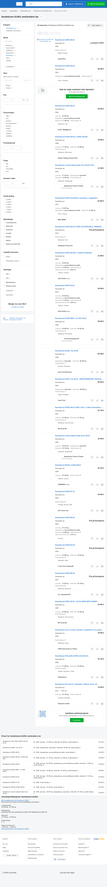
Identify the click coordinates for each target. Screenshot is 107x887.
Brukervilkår (32, 844)
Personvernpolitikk (34, 847)
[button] (97, 59)
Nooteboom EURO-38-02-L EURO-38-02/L (71, 137)
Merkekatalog (32, 858)
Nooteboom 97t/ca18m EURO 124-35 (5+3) (71, 656)
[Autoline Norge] (8, 4)
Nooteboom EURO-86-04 (65, 573)
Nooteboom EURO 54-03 (65, 285)
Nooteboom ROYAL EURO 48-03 (68, 465)
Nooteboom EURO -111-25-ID (66, 351)
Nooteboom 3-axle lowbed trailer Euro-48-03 (72, 436)
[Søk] (27, 4)
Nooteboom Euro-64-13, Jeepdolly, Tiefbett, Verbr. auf (76, 684)
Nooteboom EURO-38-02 (65, 66)
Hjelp (4, 847)
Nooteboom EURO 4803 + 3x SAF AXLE (71, 318)
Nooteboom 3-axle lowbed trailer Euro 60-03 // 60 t (74, 165)
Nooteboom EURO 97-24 (65, 491)
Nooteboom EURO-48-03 (65, 40)
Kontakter (6, 851)
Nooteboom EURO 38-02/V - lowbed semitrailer (73, 253)
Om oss (5, 844)
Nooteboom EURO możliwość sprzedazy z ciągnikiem (76, 198)
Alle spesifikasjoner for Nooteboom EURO (15, 800)
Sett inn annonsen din (77, 96)
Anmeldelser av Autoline (36, 854)
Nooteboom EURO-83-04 (65, 545)
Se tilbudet (77, 720)
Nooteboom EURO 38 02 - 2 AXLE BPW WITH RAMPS (76, 601)
